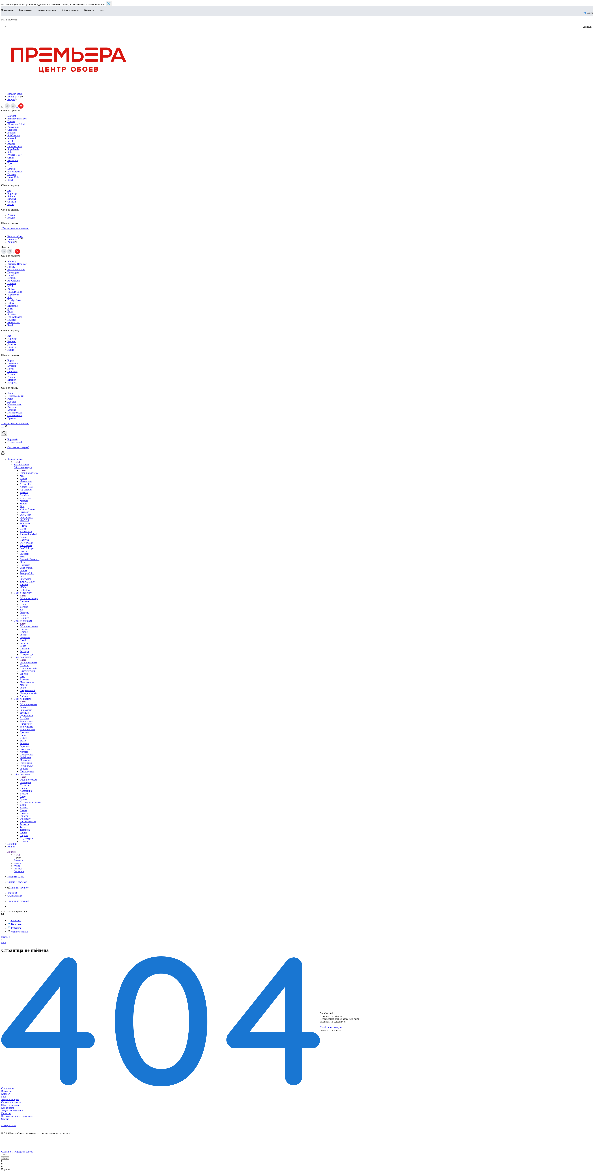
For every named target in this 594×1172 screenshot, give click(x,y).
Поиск (5, 1158)
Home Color (13, 177)
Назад (17, 461)
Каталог (5, 1094)
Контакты (89, 10)
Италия (11, 217)
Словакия (12, 363)
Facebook (16, 920)
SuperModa (13, 149)
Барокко (11, 410)
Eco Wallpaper (14, 171)
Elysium (11, 132)
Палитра (11, 174)
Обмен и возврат (70, 10)
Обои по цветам (28, 704)
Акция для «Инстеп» (12, 1110)
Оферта (5, 1119)
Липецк (18, 868)
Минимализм (14, 404)
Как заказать (25, 10)
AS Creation (13, 135)
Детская (11, 199)
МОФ (10, 141)
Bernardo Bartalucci (17, 118)
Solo (9, 152)
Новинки (12, 96)
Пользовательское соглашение (17, 1116)
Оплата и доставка (47, 10)
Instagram (16, 928)
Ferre (10, 166)
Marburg (11, 115)
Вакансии (6, 1091)
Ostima (10, 157)
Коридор (12, 193)
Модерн (11, 401)
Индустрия (13, 127)
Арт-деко (12, 407)
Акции (11, 99)
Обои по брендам (29, 473)
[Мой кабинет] (2, 453)
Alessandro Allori (16, 124)
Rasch (10, 180)
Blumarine (12, 160)
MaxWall (11, 138)
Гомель (11, 121)
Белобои (11, 168)
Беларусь (12, 382)
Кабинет (11, 196)
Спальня (11, 201)
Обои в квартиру (29, 598)
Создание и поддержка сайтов (17, 1151)
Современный (14, 415)
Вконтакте (16, 924)
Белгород (18, 860)
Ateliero (11, 143)
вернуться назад (332, 1030)
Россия (11, 215)
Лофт (10, 393)
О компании (7, 10)
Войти (589, 13)
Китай (10, 368)
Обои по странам (29, 626)
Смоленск (19, 871)
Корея (10, 360)
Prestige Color (14, 155)
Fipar (10, 163)
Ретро (10, 398)
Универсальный (15, 396)
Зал (9, 190)
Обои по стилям (28, 662)
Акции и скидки (10, 1099)
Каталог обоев (15, 93)
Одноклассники (19, 931)
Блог (102, 10)
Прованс (12, 418)
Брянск (17, 863)
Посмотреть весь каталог (15, 228)
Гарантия (6, 1113)
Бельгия (11, 366)
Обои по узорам (28, 779)
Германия (12, 371)
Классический (14, 412)
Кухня (10, 204)
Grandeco (12, 129)
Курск (17, 865)
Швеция (11, 379)
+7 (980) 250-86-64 (8, 1126)
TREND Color (14, 146)
